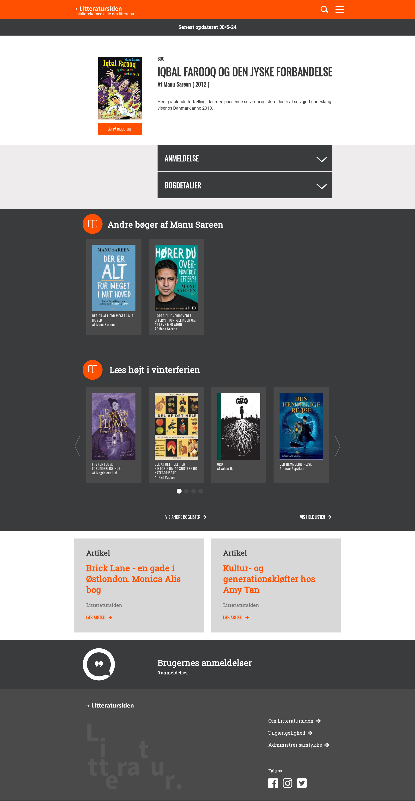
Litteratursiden (104, 605)
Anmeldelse (182, 158)
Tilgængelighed (286, 733)
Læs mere (108, 324)
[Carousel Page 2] (186, 491)
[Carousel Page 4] (200, 491)
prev (77, 446)
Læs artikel (96, 617)
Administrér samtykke (295, 745)
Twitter (302, 783)
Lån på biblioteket (120, 128)
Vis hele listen (312, 517)
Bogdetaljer (183, 185)
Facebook (273, 783)
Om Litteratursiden (291, 721)
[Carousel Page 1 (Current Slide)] (179, 491)
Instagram (287, 783)
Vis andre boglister (182, 517)
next (338, 446)
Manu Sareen (177, 84)
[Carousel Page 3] (193, 491)
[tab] (245, 158)
